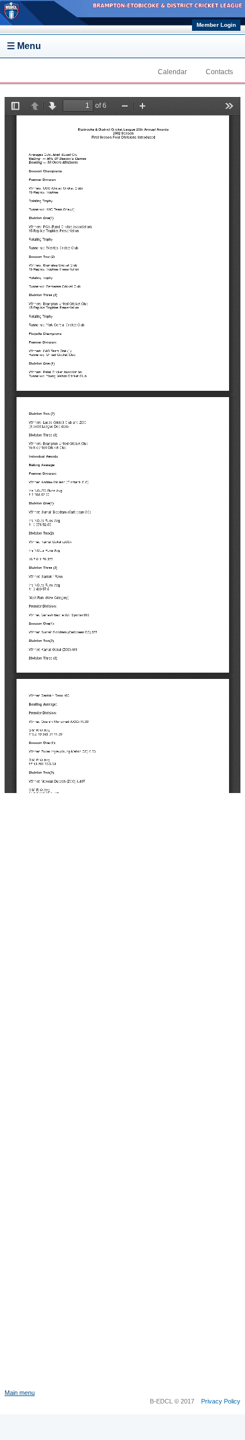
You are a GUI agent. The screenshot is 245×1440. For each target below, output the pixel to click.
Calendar (172, 71)
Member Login (216, 25)
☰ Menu (24, 46)
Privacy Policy (220, 1401)
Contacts (219, 71)
